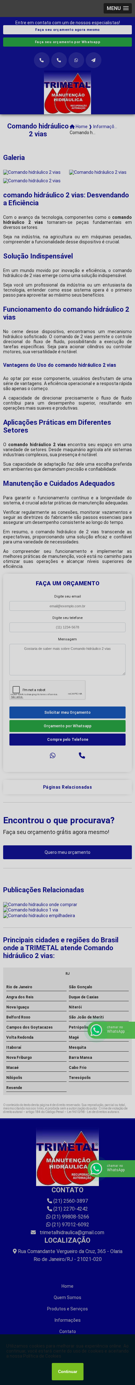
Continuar (67, 1371)
